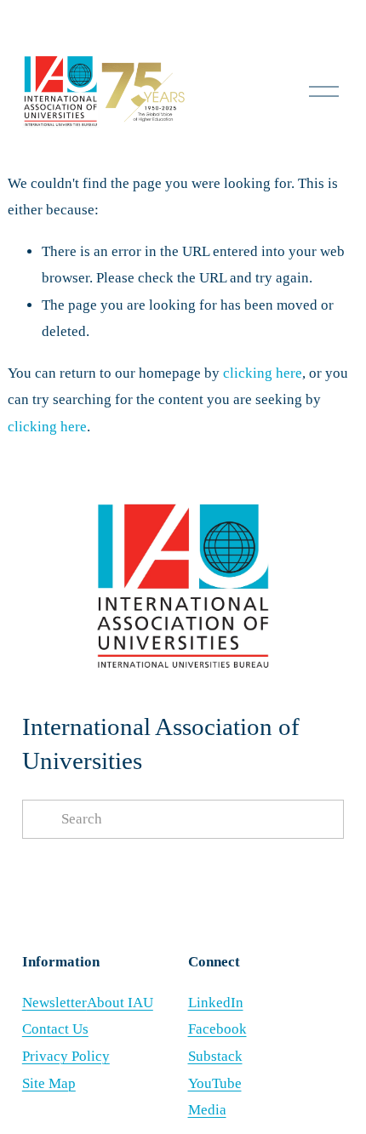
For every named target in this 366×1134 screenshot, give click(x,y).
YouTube (215, 1083)
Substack (215, 1056)
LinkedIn (215, 1002)
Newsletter (54, 1002)
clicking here (262, 373)
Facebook (217, 1029)
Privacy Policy (66, 1056)
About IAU (120, 1002)
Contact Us (55, 1029)
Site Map (49, 1083)
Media (207, 1110)
